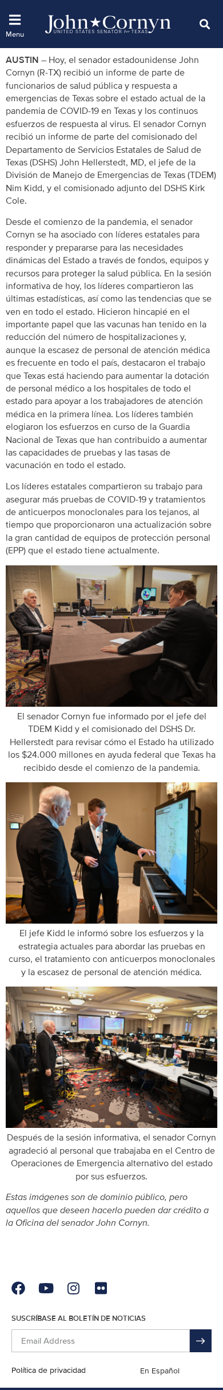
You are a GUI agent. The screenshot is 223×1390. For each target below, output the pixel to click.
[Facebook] (18, 1288)
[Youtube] (45, 1288)
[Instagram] (73, 1288)
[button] (204, 24)
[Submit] (201, 1340)
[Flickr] (100, 1288)
